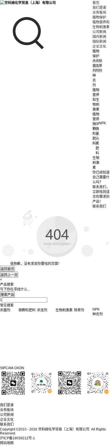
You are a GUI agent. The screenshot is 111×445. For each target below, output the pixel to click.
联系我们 (7, 424)
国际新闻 (99, 42)
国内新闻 (99, 37)
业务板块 (99, 13)
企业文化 (99, 46)
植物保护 (99, 17)
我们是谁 (99, 8)
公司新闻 (99, 32)
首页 (95, 3)
